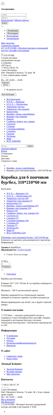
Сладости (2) (12, 215)
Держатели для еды (15, 107)
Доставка (11, 338)
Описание (11, 274)
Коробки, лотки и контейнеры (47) (23, 206)
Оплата (10, 340)
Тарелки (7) (12, 225)
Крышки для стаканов (17, 116)
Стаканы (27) (13, 218)
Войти (4, 151)
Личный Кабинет (15, 369)
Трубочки (11, 136)
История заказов (14, 371)
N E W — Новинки (15, 102)
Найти (30, 146)
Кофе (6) (10, 230)
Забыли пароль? (21, 20)
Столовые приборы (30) (18, 220)
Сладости (11, 124)
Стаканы (11, 126)
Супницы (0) (12, 223)
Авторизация (13, 31)
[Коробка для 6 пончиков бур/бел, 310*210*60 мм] (24, 237)
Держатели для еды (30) (18, 198)
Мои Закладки (13, 374)
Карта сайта (12, 358)
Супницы (11, 131)
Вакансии (11, 345)
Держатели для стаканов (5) (19, 201)
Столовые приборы (16, 129)
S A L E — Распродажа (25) (19, 196)
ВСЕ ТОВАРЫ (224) (16, 233)
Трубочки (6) (12, 228)
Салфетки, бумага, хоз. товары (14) (23, 213)
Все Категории (13, 99)
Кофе (9, 139)
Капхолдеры (12, 111)
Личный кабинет (9, 148)
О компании (12, 335)
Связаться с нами (14, 356)
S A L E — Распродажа (17, 104)
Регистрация (7, 20)
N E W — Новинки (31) (18, 193)
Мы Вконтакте (8, 402)
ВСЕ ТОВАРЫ (14, 141)
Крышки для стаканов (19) (19, 208)
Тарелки (10, 134)
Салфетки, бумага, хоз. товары (21, 121)
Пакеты (10, 119)
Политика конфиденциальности (21, 343)
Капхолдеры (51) (14, 203)
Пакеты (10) (12, 211)
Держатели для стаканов (18, 109)
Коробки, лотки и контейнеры (21, 114)
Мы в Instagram (8, 399)
